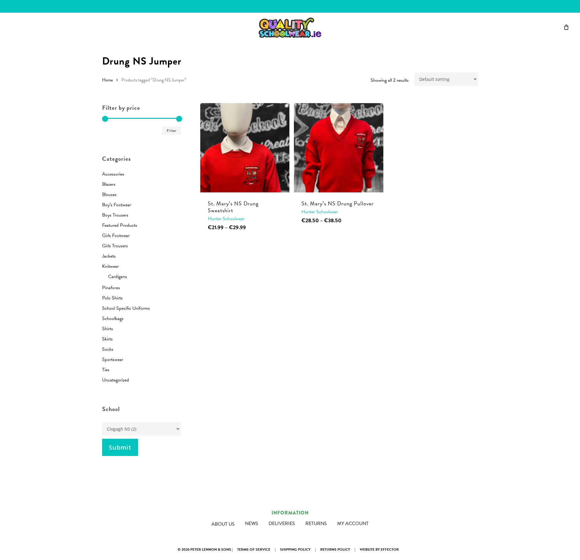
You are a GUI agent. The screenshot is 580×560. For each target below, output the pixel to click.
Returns (316, 523)
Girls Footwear (116, 235)
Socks (107, 349)
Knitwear (110, 266)
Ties (105, 369)
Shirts (107, 328)
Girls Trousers (115, 245)
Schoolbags (113, 318)
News (251, 523)
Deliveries (282, 523)
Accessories (113, 174)
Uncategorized (115, 380)
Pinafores (111, 287)
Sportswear (112, 359)
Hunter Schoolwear (226, 218)
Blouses (109, 194)
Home (107, 80)
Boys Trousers (115, 215)
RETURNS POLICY (335, 549)
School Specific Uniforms (126, 308)
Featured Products (119, 225)
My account (353, 523)
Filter (171, 130)
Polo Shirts (112, 298)
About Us (223, 524)
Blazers (108, 184)
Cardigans (117, 276)
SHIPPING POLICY (295, 549)
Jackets (109, 256)
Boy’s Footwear (116, 204)
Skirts (107, 339)
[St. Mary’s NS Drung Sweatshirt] (245, 147)
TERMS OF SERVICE (253, 549)
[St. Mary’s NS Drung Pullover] (338, 147)
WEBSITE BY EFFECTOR (379, 549)
